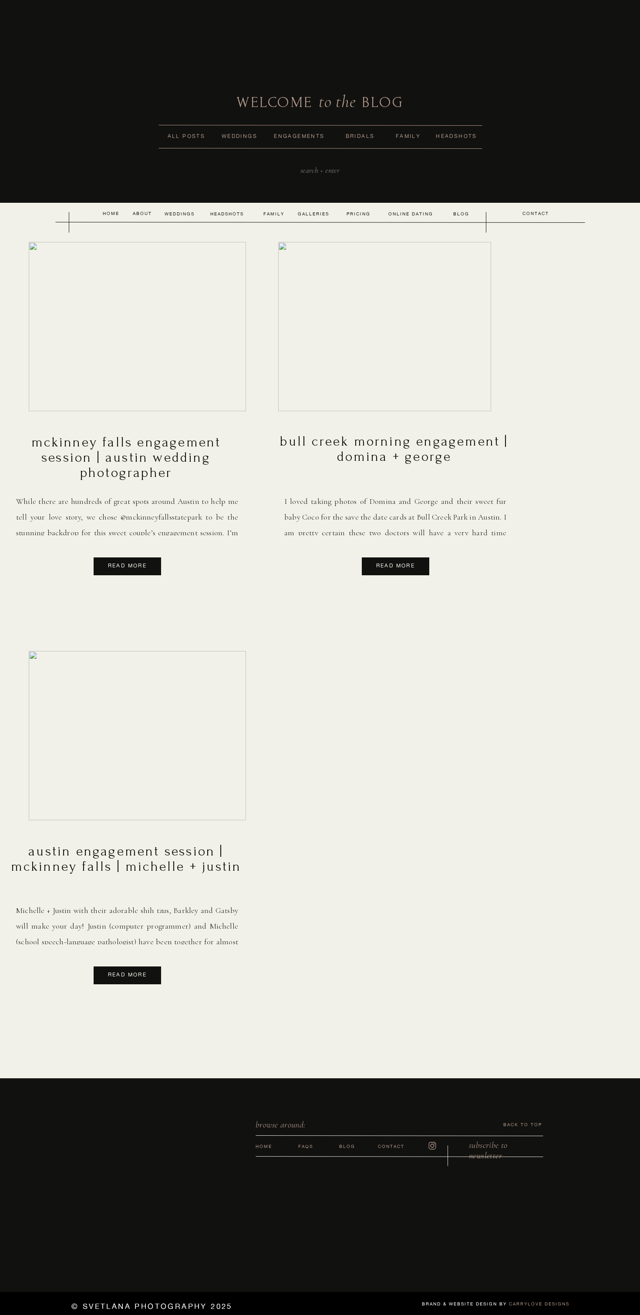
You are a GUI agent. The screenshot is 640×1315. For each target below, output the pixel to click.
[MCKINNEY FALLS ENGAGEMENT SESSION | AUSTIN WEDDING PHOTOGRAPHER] (137, 326)
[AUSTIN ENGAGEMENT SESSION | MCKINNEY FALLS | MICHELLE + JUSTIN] (137, 735)
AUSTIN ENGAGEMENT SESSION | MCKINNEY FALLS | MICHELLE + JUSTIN (126, 859)
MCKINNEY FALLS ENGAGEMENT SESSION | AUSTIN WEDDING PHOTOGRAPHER (126, 457)
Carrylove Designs (539, 1303)
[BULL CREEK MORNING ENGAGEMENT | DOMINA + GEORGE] (384, 326)
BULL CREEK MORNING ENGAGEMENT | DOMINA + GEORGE (394, 449)
